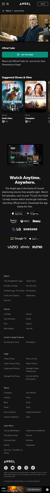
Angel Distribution (33, 412)
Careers (7, 397)
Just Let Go (19, 11)
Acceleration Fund (11, 342)
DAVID (6, 445)
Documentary (9, 319)
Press (28, 397)
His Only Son (31, 286)
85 (29, 122)
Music (6, 407)
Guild (28, 402)
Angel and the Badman (35, 430)
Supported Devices (12, 368)
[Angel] (25, 4)
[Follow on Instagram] (26, 468)
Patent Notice (31, 363)
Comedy (7, 314)
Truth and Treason (11, 295)
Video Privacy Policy (12, 363)
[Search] (7, 4)
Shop (28, 407)
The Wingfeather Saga (13, 281)
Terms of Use (31, 358)
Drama (29, 314)
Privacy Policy (9, 358)
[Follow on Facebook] (6, 468)
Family (28, 319)
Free (5, 324)
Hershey (29, 440)
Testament (30, 445)
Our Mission (31, 392)
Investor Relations (11, 417)
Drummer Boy (9, 440)
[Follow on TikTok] (33, 468)
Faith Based (8, 328)
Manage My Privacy (12, 376)
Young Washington (12, 430)
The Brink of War (11, 435)
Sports (29, 324)
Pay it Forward (10, 412)
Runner (29, 435)
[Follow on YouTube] (13, 468)
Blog (6, 402)
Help (28, 417)
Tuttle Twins (31, 281)
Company (8, 392)
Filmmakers (30, 342)
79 (6, 122)
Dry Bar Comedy (10, 286)
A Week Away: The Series (14, 290)
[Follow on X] (19, 468)
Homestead (31, 290)
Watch (8, 11)
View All (7, 300)
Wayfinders (30, 295)
